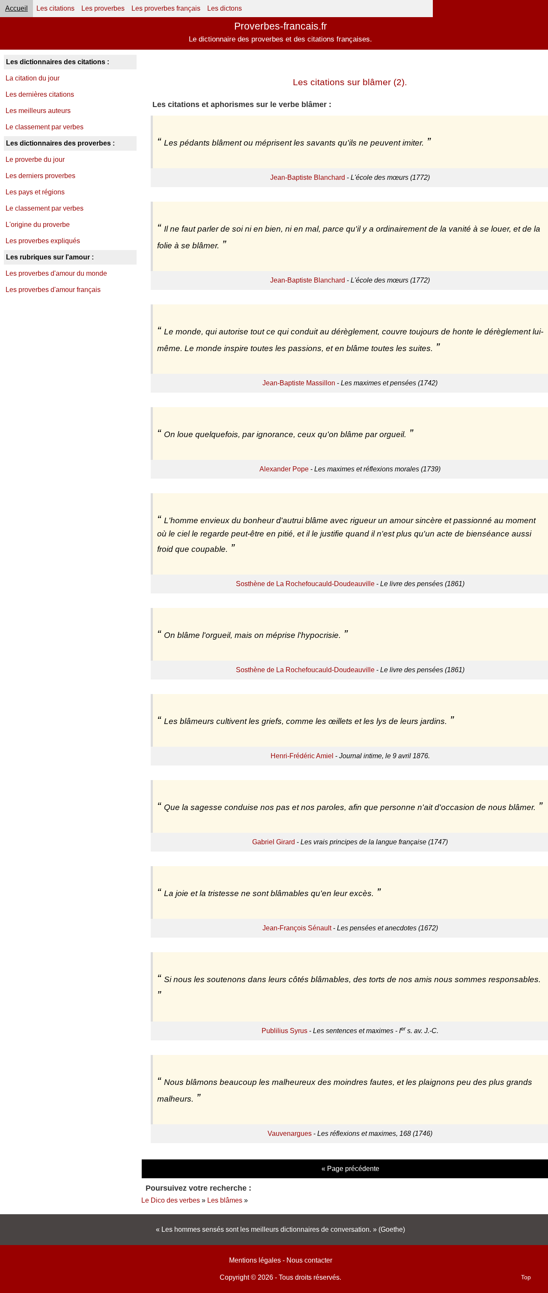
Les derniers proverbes (40, 175)
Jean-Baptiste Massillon (298, 383)
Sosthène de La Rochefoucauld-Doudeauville (305, 583)
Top (526, 1277)
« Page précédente (350, 1168)
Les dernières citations (40, 94)
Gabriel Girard (273, 842)
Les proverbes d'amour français (53, 289)
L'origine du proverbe (38, 224)
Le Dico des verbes (170, 1200)
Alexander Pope (284, 469)
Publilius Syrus (284, 1030)
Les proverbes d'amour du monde (56, 273)
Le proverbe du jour (35, 159)
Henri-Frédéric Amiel (302, 756)
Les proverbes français (165, 8)
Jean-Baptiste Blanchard (307, 177)
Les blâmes (224, 1200)
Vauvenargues (290, 1133)
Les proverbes (103, 8)
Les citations (55, 8)
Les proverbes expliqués (43, 240)
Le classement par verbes (44, 127)
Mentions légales (255, 1260)
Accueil (16, 8)
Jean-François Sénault (296, 928)
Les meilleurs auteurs (38, 110)
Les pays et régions (35, 192)
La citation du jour (33, 78)
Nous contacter (309, 1260)
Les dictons (224, 8)
